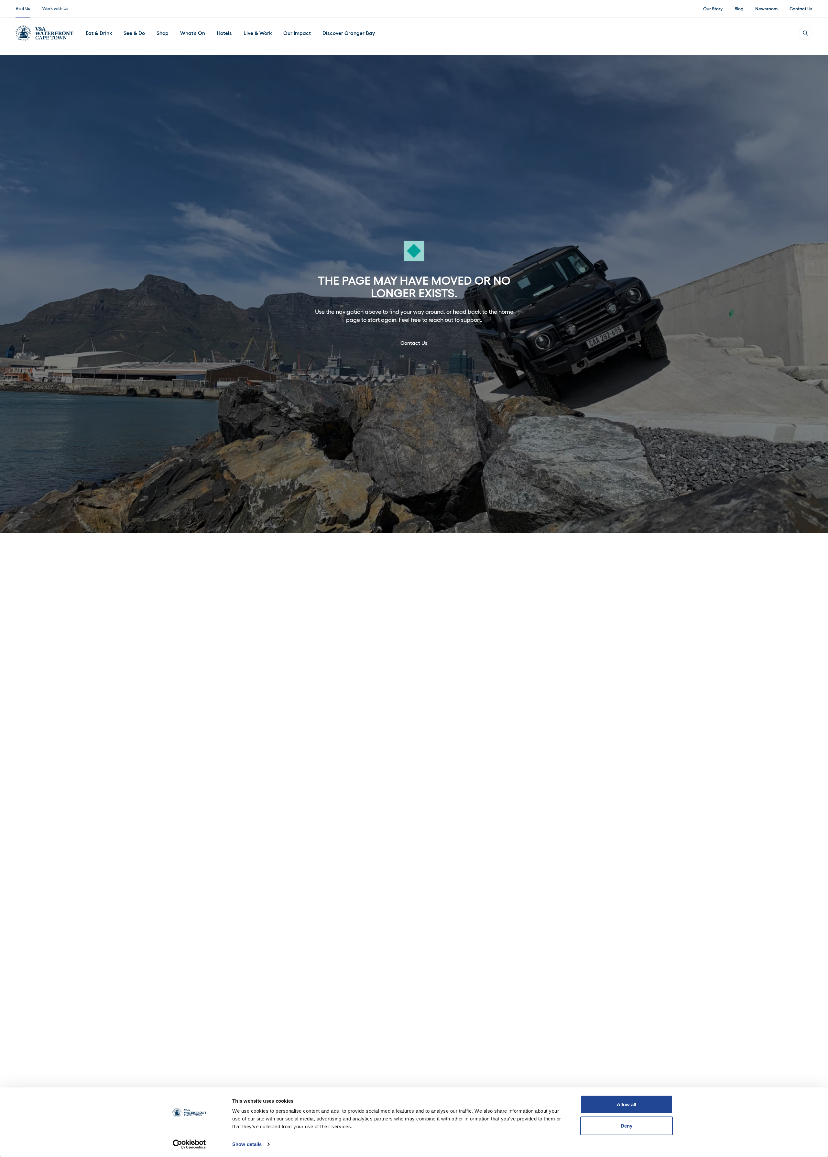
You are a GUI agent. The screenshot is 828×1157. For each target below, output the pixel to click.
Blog (739, 8)
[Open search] (805, 33)
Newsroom (766, 8)
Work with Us (55, 8)
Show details (247, 1144)
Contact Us (801, 8)
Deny (626, 1125)
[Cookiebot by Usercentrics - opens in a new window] (189, 1144)
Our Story (713, 8)
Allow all (627, 1104)
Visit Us (23, 8)
